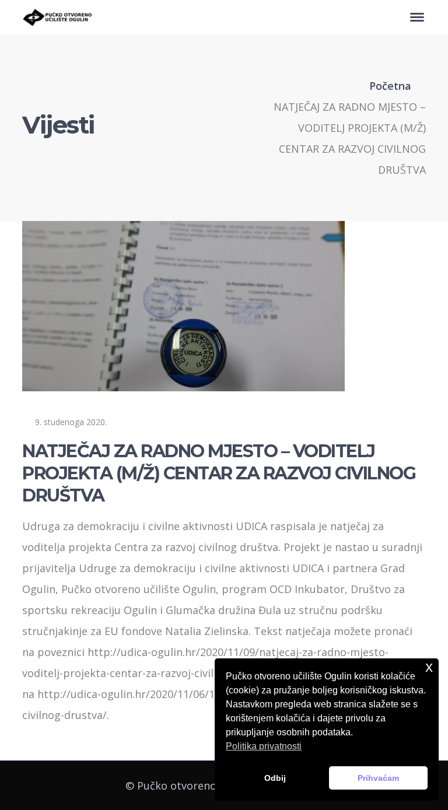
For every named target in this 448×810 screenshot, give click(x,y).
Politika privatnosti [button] (264, 746)
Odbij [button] (275, 778)
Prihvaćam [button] (378, 778)
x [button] (429, 666)
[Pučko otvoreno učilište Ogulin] (57, 16)
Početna (390, 86)
